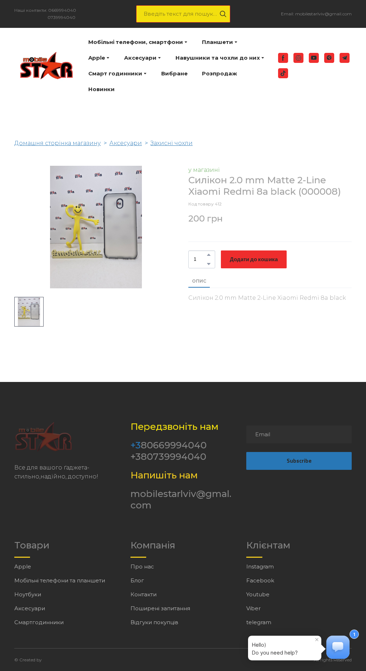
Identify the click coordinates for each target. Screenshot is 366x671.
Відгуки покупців (154, 622)
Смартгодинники (39, 622)
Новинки (101, 89)
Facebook (260, 580)
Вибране (174, 73)
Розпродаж (219, 73)
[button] (223, 14)
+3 (135, 445)
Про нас (142, 566)
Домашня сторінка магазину (57, 143)
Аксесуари (140, 57)
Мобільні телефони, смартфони (135, 42)
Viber (253, 608)
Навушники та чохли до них (217, 57)
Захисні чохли (171, 143)
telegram (258, 622)
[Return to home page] (46, 65)
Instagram (260, 566)
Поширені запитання (160, 608)
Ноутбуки (27, 594)
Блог (137, 580)
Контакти (143, 594)
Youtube (257, 594)
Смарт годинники (115, 73)
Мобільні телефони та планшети (59, 580)
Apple (96, 57)
